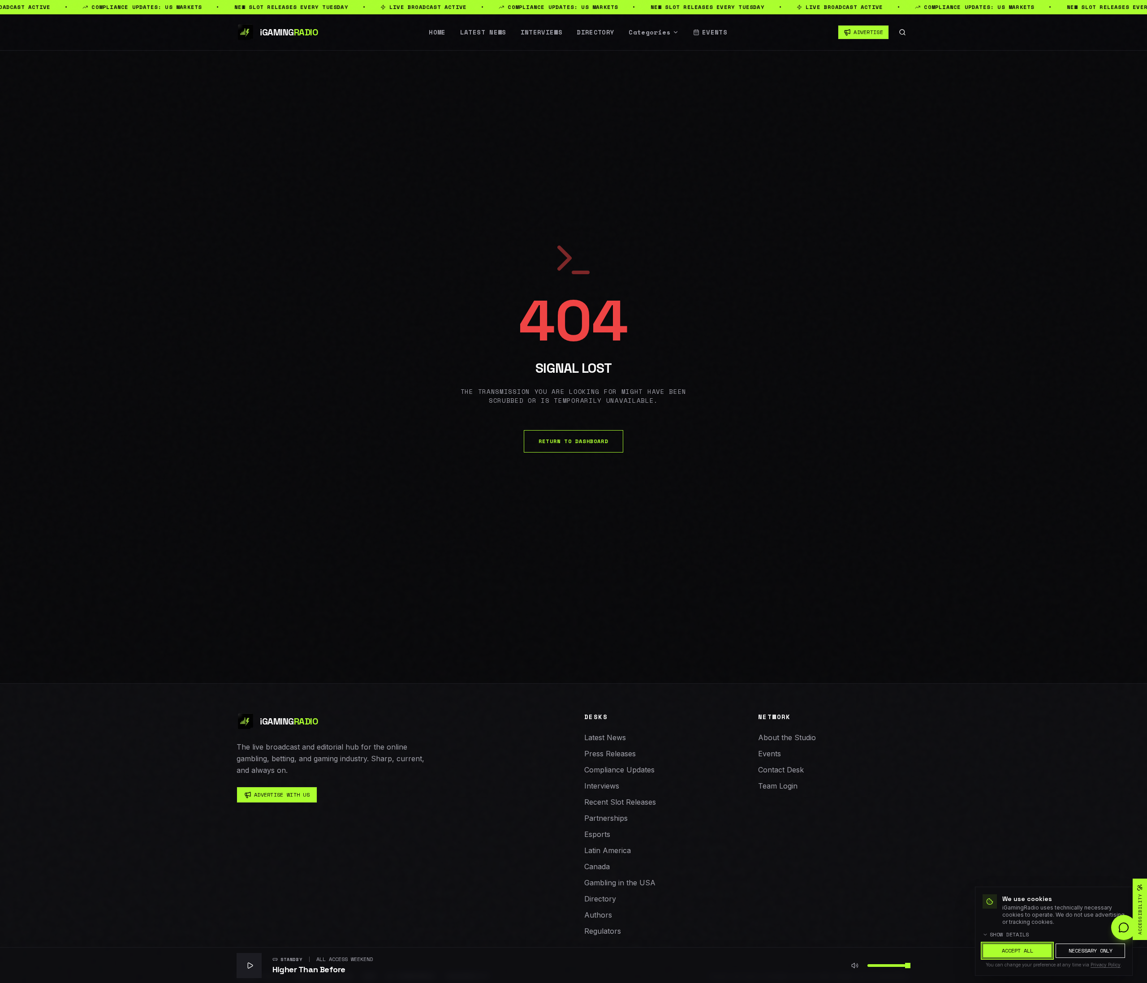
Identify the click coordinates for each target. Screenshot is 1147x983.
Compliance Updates (619, 769)
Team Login (778, 785)
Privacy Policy (1106, 964)
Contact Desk (781, 769)
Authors (598, 914)
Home (437, 32)
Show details (1009, 934)
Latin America (607, 850)
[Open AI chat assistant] (1123, 927)
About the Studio (787, 737)
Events (714, 32)
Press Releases (610, 753)
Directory (595, 32)
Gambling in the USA (619, 882)
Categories (650, 32)
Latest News (483, 32)
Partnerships (606, 818)
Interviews (542, 32)
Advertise (868, 32)
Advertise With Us (282, 794)
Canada (597, 866)
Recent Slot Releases (620, 802)
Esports (597, 834)
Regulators (602, 931)
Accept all (1017, 950)
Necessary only (1091, 950)
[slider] (907, 965)
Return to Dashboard (573, 441)
